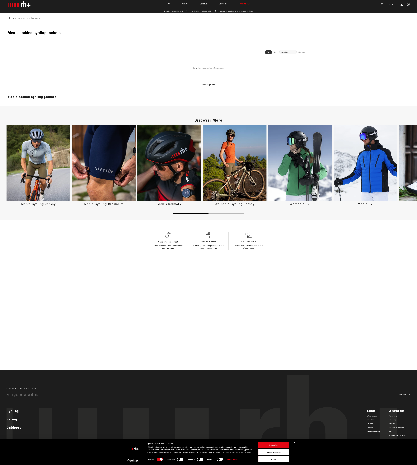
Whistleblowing (373, 431)
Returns (392, 423)
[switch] (180, 459)
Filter (268, 52)
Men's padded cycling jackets (29, 18)
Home (11, 18)
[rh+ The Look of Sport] (19, 4)
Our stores (371, 420)
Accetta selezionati (274, 452)
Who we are (372, 416)
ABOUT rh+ (223, 4)
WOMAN (185, 4)
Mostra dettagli (232, 459)
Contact (370, 427)
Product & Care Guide (397, 435)
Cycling (13, 411)
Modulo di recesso (396, 427)
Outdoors (14, 428)
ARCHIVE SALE (245, 4)
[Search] (382, 4)
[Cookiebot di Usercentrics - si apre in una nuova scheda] (133, 460)
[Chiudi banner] (294, 442)
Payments (393, 416)
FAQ (390, 431)
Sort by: (276, 52)
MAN (168, 4)
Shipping (392, 420)
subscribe (402, 395)
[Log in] (401, 4)
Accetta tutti (273, 445)
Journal (370, 423)
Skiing (12, 419)
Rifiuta (273, 459)
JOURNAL (203, 4)
